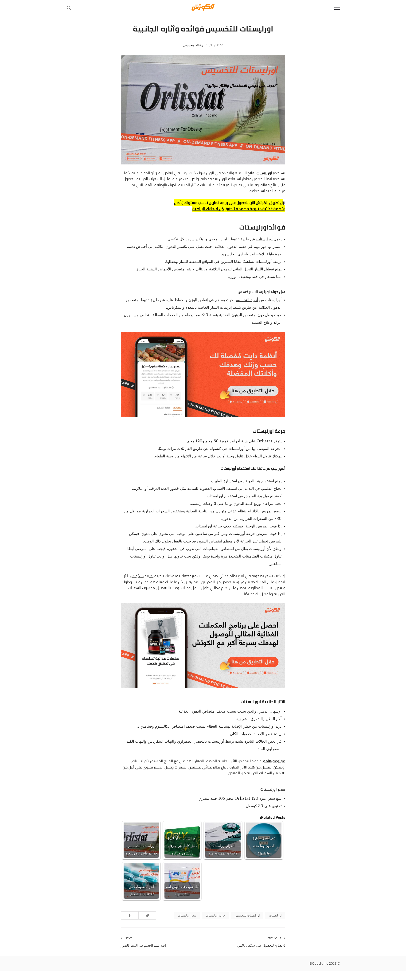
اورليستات (275, 915)
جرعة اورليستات (215, 915)
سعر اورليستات (187, 915)
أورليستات (264, 239)
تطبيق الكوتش (141, 575)
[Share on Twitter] (147, 915)
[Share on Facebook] (129, 915)
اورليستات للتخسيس (247, 915)
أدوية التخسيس (246, 299)
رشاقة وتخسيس (193, 45)
